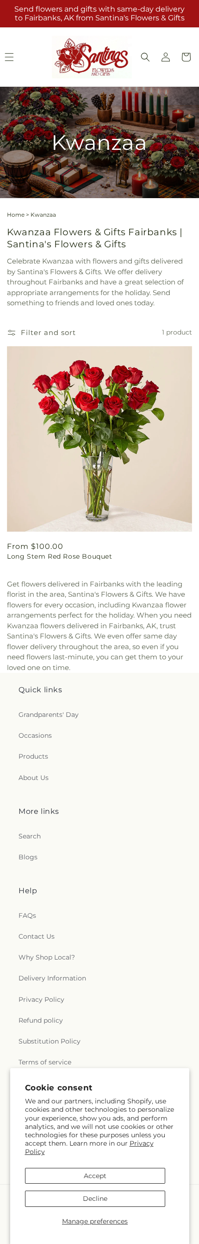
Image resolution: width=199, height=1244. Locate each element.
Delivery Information (52, 978)
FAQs (27, 915)
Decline (95, 1198)
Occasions (35, 735)
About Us (34, 777)
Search (30, 836)
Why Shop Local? (47, 957)
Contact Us (37, 936)
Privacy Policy (41, 999)
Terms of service (45, 1062)
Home (16, 214)
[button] (145, 57)
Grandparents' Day (49, 714)
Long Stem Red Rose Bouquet (59, 556)
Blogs (28, 857)
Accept (95, 1176)
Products (33, 756)
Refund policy (41, 1020)
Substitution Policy (50, 1041)
